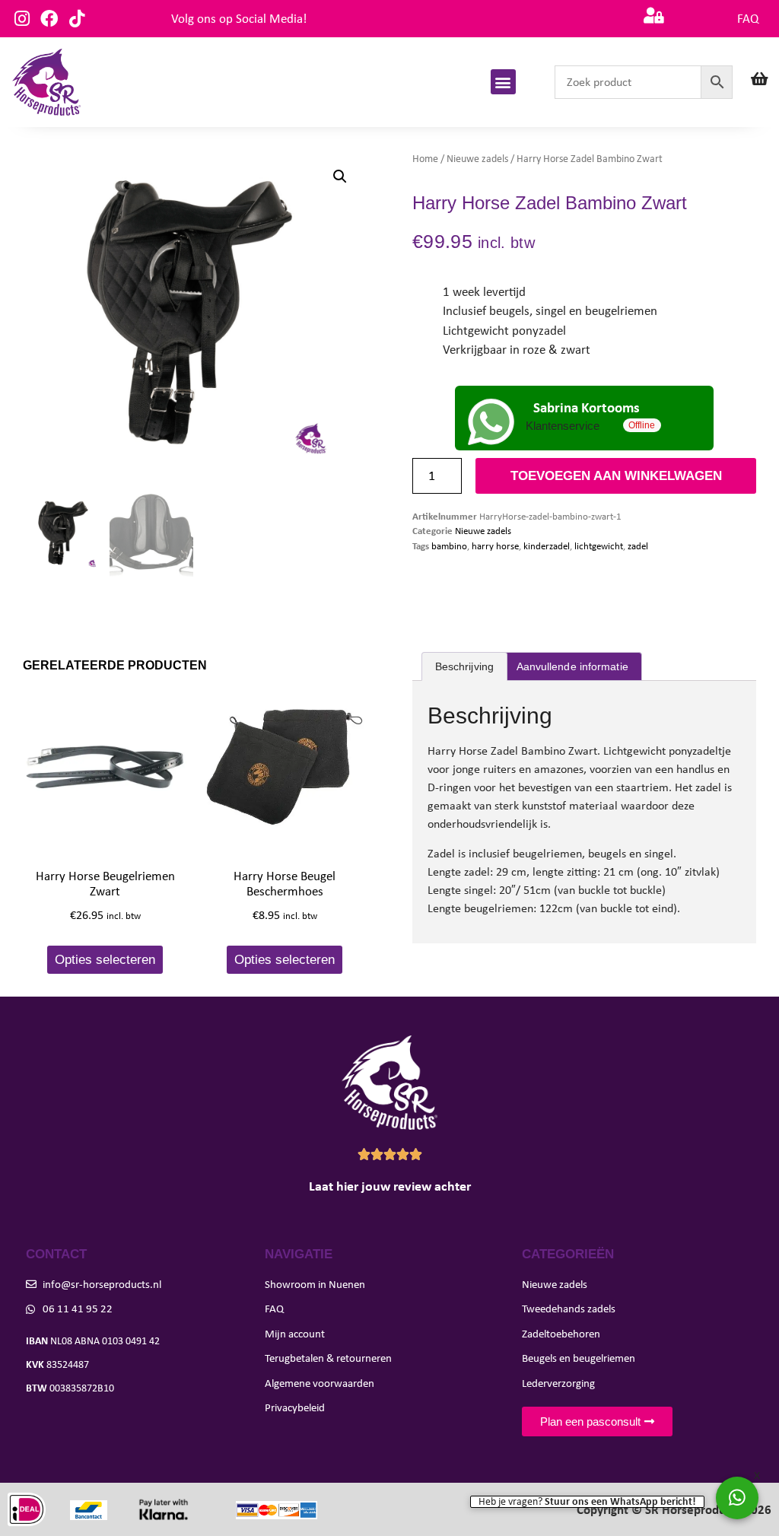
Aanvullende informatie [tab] (572, 666)
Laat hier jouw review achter (390, 1186)
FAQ (747, 19)
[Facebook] (49, 18)
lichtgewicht (598, 546)
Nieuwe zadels (477, 158)
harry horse (495, 546)
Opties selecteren (105, 959)
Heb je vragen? (587, 1502)
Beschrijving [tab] (464, 666)
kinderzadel (546, 546)
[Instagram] (21, 18)
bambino (449, 546)
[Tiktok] (76, 18)
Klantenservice (562, 426)
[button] (503, 81)
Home (425, 158)
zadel (638, 546)
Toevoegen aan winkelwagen (616, 476)
